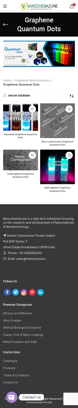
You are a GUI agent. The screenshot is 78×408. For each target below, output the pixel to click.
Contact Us (10, 382)
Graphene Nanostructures (32, 80)
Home (7, 80)
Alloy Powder (12, 320)
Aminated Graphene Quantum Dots (20, 136)
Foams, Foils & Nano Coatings (23, 334)
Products (9, 368)
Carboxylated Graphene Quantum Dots (20, 175)
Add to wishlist (32, 109)
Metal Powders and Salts (20, 342)
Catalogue (10, 361)
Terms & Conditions (16, 375)
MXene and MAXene (17, 313)
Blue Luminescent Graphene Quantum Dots (57, 143)
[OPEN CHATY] (11, 397)
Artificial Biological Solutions (22, 327)
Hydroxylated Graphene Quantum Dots (57, 189)
